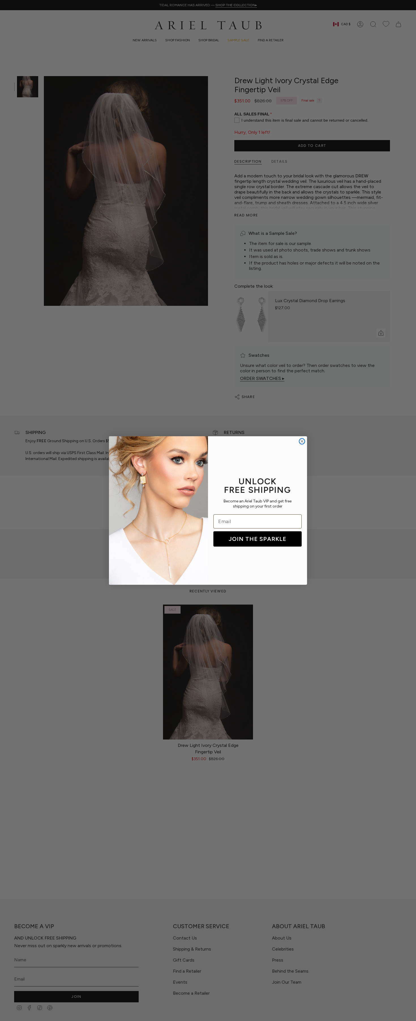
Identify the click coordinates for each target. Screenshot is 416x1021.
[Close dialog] (302, 441)
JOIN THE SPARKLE (257, 539)
